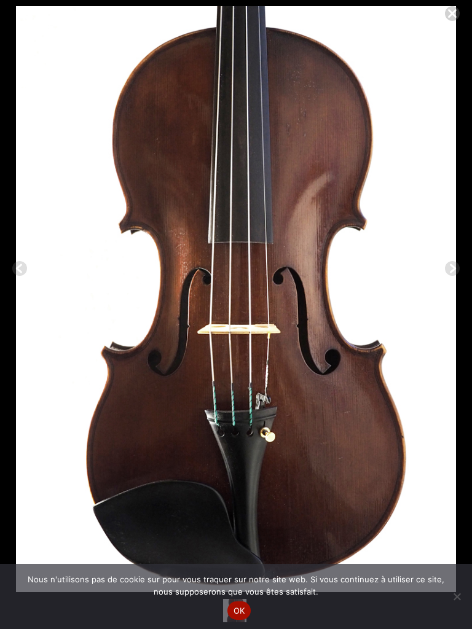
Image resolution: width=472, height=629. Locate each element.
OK (239, 610)
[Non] (456, 596)
